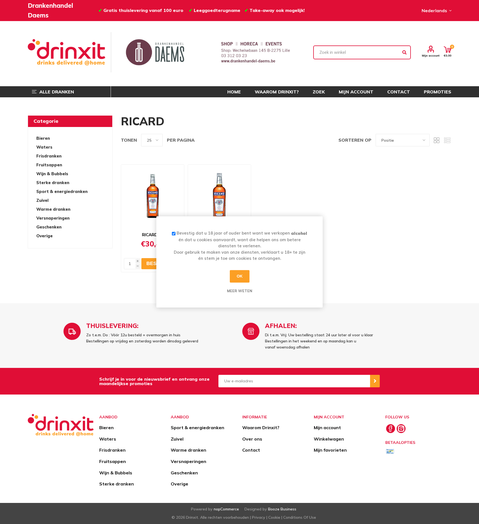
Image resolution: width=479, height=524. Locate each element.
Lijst (447, 140)
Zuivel (42, 200)
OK (240, 276)
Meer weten (239, 291)
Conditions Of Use (299, 517)
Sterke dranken (52, 182)
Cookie (274, 517)
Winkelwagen (329, 439)
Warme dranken (53, 209)
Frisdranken (49, 156)
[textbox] (362, 52)
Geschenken (49, 227)
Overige (44, 235)
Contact (251, 450)
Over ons (252, 439)
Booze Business (282, 509)
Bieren (43, 138)
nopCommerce (226, 509)
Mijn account (431, 55)
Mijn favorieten (330, 450)
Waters (44, 147)
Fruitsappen (49, 164)
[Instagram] (401, 428)
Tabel (436, 140)
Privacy (258, 517)
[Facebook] (390, 428)
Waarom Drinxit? (260, 427)
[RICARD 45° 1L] (152, 196)
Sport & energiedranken (62, 191)
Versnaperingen (53, 218)
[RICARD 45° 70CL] (219, 196)
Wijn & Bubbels (52, 173)
